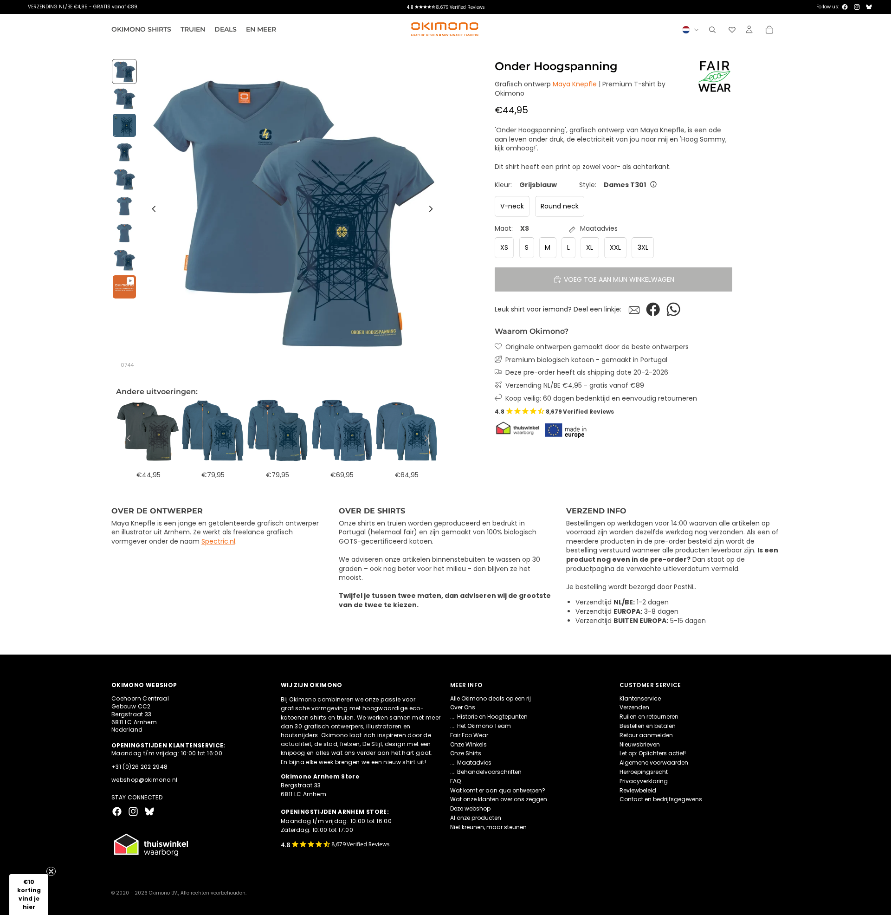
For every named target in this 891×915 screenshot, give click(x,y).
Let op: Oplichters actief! (653, 753)
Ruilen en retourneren (649, 716)
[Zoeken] (712, 29)
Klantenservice (640, 698)
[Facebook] (844, 7)
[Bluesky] (868, 7)
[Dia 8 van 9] (124, 260)
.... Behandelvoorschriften (486, 772)
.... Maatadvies (470, 762)
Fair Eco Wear (469, 735)
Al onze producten (475, 818)
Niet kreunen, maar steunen (488, 827)
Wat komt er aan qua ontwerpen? (497, 790)
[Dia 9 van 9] (124, 287)
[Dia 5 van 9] (124, 179)
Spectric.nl (218, 541)
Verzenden (634, 707)
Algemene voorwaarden (654, 762)
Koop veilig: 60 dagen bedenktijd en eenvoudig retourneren (601, 398)
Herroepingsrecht (644, 772)
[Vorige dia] (151, 210)
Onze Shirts (465, 753)
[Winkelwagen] (769, 29)
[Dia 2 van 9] (124, 98)
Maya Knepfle (575, 84)
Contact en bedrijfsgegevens (661, 799)
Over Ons (462, 707)
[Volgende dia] (433, 210)
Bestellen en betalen (648, 726)
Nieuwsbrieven (640, 744)
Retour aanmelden (646, 735)
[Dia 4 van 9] (124, 152)
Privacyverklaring (644, 781)
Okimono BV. (163, 892)
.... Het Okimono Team (480, 726)
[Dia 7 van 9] (124, 233)
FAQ (455, 781)
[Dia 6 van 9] (124, 206)
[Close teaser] (51, 871)
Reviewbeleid (638, 790)
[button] (28, 894)
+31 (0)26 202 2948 (139, 766)
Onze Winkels (468, 744)
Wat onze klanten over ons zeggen (498, 799)
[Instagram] (856, 7)
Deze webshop (470, 808)
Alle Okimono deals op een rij (490, 698)
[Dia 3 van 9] (124, 125)
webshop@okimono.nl (144, 780)
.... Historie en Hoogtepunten (489, 716)
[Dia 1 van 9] (124, 71)
